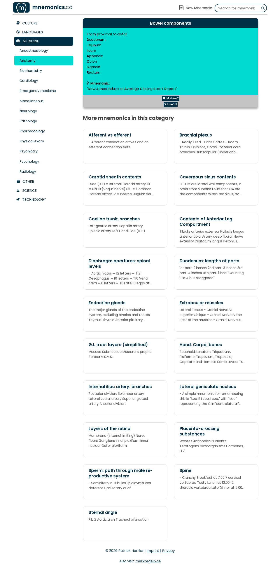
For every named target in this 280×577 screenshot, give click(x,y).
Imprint (153, 550)
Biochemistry (30, 70)
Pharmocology (32, 131)
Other (28, 181)
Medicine (30, 41)
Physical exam (31, 141)
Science (29, 190)
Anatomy (27, 60)
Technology (33, 199)
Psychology (29, 161)
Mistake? (172, 98)
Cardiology (28, 80)
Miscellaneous (31, 101)
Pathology (28, 121)
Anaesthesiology (33, 50)
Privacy (168, 550)
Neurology (28, 111)
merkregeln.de (148, 561)
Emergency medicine (37, 90)
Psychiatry (28, 151)
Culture (29, 23)
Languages (32, 32)
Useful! (172, 104)
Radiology (27, 171)
